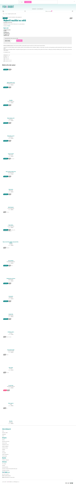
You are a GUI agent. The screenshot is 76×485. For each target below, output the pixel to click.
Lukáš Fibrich (13, 261)
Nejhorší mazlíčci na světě (11, 82)
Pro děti (6, 13)
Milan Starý (12, 101)
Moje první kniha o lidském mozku (11, 171)
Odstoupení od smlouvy (5, 470)
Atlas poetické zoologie (10, 349)
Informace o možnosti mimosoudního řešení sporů (9, 468)
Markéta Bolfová (9, 261)
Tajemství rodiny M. (11, 153)
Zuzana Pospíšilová (10, 315)
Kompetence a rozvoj (5, 444)
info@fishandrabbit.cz (6, 475)
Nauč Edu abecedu (10, 207)
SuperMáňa (10, 100)
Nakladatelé (4, 434)
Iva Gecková (10, 333)
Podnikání (3, 449)
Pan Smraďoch (11, 296)
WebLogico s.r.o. (16, 481)
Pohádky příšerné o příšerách (11, 278)
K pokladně (28, 2)
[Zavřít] (74, 1)
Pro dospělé (4, 452)
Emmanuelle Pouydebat (11, 350)
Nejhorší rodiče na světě (10, 118)
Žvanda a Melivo (11, 225)
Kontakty (3, 465)
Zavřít (22, 2)
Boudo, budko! (11, 367)
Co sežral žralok (10, 385)
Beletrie (3, 439)
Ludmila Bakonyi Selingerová (11, 386)
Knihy (3, 13)
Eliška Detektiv (11, 189)
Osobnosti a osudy (5, 447)
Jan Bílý (11, 404)
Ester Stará (9, 101)
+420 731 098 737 (5, 474)
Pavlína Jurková (11, 154)
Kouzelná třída (11, 314)
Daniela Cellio (11, 422)
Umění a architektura (5, 454)
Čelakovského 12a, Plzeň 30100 (8, 477)
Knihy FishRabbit (5, 432)
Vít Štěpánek (11, 243)
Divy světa (10, 421)
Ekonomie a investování (5, 441)
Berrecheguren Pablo (11, 172)
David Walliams (6, 22)
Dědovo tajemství (10, 403)
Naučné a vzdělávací (5, 446)
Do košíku (19, 40)
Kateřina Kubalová (10, 279)
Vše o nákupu (4, 463)
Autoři (3, 435)
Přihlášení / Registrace (5, 459)
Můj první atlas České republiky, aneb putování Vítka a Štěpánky (11, 242)
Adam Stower (10, 22)
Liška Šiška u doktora (11, 331)
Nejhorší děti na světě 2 (10, 135)
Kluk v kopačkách (10, 260)
